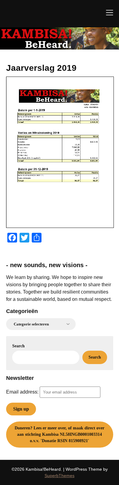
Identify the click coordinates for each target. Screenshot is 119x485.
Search (18, 346)
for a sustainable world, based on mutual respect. (59, 299)
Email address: (23, 391)
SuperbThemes (59, 475)
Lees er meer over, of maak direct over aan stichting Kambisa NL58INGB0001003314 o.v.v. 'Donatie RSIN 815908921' (59, 434)
